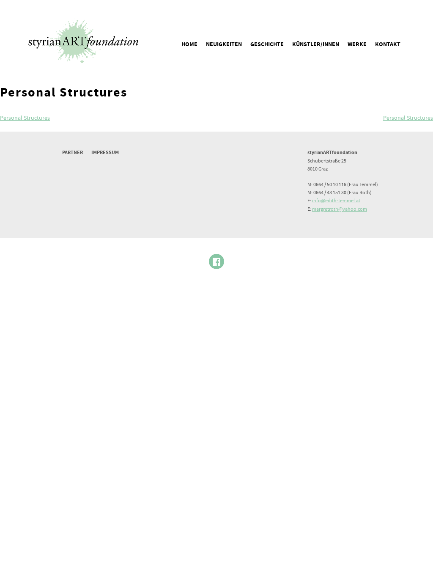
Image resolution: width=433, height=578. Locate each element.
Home (189, 44)
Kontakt (387, 44)
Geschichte (267, 44)
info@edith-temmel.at (336, 201)
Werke (357, 44)
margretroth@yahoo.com (339, 209)
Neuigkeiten (224, 44)
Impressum (105, 152)
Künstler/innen (315, 44)
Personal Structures (25, 118)
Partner (72, 152)
